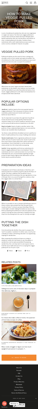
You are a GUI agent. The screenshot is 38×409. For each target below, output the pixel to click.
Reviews (19, 370)
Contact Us (19, 376)
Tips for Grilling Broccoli (12, 285)
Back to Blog (20, 357)
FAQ (19, 373)
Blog (19, 379)
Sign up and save (19, 398)
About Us (19, 367)
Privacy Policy (19, 387)
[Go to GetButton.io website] (4, 407)
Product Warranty (19, 382)
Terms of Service (19, 390)
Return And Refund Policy (19, 393)
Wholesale (19, 384)
